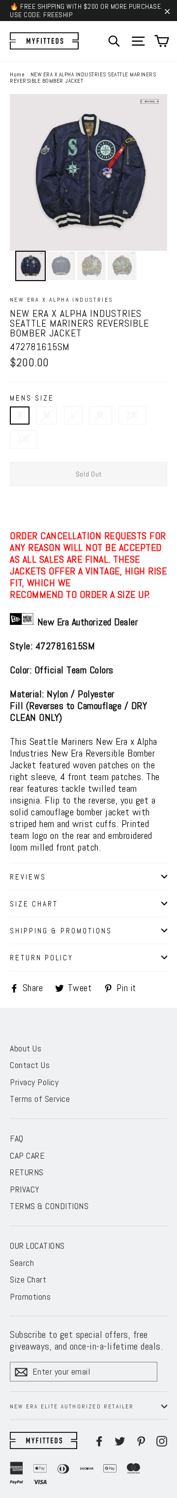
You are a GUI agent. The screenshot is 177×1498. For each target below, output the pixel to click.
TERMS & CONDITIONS (49, 1206)
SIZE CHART (34, 903)
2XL (132, 415)
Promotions (30, 1296)
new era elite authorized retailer (72, 1406)
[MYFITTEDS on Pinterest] (141, 1440)
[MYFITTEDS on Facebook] (99, 1440)
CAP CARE (27, 1155)
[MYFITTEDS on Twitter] (120, 1440)
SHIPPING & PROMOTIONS (61, 930)
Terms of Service (40, 1098)
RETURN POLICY (41, 957)
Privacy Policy (34, 1082)
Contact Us (30, 1064)
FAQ (17, 1138)
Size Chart (28, 1279)
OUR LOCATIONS (37, 1245)
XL (100, 415)
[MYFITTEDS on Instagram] (161, 1440)
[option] (88, 172)
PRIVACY (25, 1189)
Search (22, 1262)
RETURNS (27, 1172)
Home (17, 74)
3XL (23, 439)
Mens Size (32, 398)
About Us (25, 1048)
